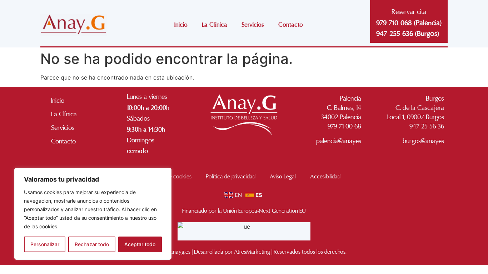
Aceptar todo (139, 244)
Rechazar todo (92, 244)
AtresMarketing (252, 251)
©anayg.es (178, 251)
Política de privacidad (230, 176)
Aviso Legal (283, 176)
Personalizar (44, 244)
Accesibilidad (325, 176)
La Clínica (214, 25)
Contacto (290, 25)
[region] (92, 214)
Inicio (181, 25)
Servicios (252, 25)
